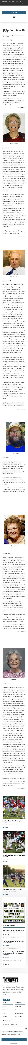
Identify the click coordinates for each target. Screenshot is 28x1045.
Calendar (17, 1009)
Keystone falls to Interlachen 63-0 (12, 889)
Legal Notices (19, 1013)
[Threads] (4, 1000)
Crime (4, 1013)
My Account (18, 1016)
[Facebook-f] (6, 1000)
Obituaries (6, 1009)
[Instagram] (9, 1000)
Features (5, 1016)
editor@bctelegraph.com (10, 1024)
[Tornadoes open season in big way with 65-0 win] (14, 842)
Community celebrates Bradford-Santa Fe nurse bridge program (13, 931)
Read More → (6, 934)
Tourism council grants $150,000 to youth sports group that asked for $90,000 (14, 953)
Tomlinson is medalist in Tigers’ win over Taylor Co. (13, 941)
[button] (26, 1028)
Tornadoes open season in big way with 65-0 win (14, 855)
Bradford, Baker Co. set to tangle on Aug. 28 (13, 821)
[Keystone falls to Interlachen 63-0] (14, 876)
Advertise (18, 1006)
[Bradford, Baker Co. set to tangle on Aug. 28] (14, 807)
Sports (4, 1006)
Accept (14, 1039)
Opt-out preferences (13, 1043)
